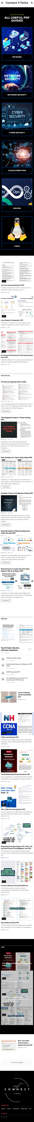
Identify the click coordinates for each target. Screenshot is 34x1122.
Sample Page (24, 1108)
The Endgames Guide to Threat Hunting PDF (15, 418)
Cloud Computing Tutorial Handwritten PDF (24, 694)
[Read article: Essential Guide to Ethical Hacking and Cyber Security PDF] (17, 543)
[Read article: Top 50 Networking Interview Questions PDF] (17, 760)
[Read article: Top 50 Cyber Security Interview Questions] (17, 633)
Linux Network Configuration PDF (12, 320)
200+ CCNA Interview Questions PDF (13, 809)
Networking (16, 1108)
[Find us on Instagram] (6, 1117)
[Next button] (31, 988)
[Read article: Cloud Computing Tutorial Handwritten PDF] (9, 697)
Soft (30, 1108)
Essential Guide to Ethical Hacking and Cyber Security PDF (15, 532)
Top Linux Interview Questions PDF (12, 285)
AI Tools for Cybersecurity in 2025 (13, 382)
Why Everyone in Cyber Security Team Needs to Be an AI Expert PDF (15, 570)
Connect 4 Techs (17, 2)
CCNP (4, 978)
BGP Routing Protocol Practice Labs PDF (15, 982)
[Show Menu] (2, 2)
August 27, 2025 (6, 292)
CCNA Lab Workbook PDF (9, 737)
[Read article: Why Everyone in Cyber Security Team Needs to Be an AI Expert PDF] (17, 581)
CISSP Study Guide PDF (13, 672)
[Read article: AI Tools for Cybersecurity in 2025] (17, 392)
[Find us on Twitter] (4, 1117)
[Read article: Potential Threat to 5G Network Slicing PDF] (17, 503)
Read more (7, 411)
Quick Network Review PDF (10, 923)
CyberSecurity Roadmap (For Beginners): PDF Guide (19, 665)
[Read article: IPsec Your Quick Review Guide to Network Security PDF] (9, 1045)
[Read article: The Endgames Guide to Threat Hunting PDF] (17, 430)
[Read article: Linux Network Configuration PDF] (17, 306)
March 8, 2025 (22, 699)
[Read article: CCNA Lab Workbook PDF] (17, 723)
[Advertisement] (17, 609)
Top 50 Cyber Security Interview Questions (10, 648)
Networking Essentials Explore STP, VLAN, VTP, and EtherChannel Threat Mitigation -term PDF (16, 847)
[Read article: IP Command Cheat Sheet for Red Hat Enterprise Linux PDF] (17, 341)
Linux (4, 281)
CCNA (3, 733)
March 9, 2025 (5, 857)
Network (17, 57)
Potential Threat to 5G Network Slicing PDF (17, 493)
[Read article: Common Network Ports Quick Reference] (17, 872)
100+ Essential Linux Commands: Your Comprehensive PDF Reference (17, 679)
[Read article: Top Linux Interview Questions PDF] (17, 271)
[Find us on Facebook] (1, 1117)
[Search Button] (32, 2)
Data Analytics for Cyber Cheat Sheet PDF (16, 457)
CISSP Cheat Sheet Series (13, 658)
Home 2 (3, 1108)
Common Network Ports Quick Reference (14, 885)
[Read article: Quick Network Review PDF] (17, 909)
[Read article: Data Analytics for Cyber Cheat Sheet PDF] (17, 467)
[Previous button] (2, 988)
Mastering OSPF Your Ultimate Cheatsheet (13, 1019)
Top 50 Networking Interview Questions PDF (15, 774)
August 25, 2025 (6, 746)
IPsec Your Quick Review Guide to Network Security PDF (25, 1043)
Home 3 (9, 1108)
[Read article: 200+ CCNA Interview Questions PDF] (17, 795)
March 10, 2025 (22, 1047)
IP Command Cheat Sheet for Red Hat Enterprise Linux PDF (17, 356)
